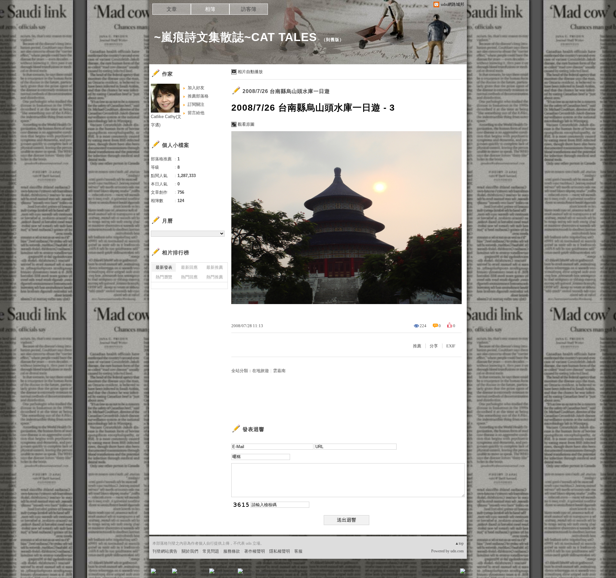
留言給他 (196, 112)
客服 (298, 551)
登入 (422, 573)
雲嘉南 (279, 370)
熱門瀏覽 (164, 277)
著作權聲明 (254, 551)
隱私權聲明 (279, 551)
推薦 (417, 346)
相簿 (210, 9)
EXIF (450, 346)
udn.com (457, 551)
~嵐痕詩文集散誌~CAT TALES (235, 37)
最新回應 (189, 267)
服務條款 (231, 551)
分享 (434, 346)
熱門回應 (189, 277)
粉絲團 (164, 573)
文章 (172, 9)
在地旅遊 (260, 370)
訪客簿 (248, 9)
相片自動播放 (250, 71)
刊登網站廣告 (164, 551)
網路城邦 (449, 573)
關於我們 (190, 551)
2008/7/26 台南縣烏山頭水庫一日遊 (286, 91)
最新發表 (164, 267)
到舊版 (332, 39)
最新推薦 (214, 267)
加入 (434, 573)
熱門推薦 (214, 277)
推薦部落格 (198, 96)
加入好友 (196, 87)
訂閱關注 (196, 104)
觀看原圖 (246, 124)
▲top (459, 543)
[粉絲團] (153, 571)
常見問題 (210, 551)
